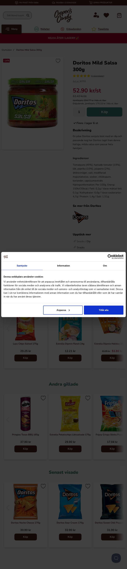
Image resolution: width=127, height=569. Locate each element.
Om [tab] (105, 265)
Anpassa (61, 310)
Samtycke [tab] (22, 265)
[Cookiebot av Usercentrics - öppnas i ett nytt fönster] (109, 256)
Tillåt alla (103, 310)
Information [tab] (63, 265)
